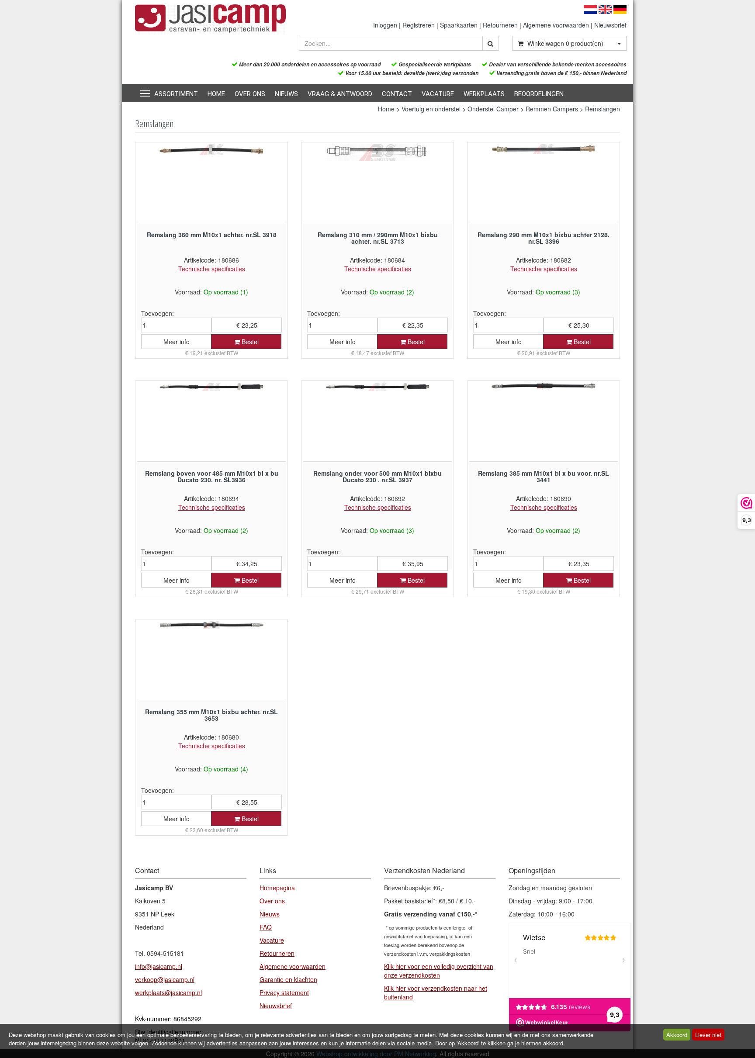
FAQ (266, 927)
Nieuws (286, 94)
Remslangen (602, 108)
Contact (397, 94)
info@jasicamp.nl (158, 966)
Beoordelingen (539, 94)
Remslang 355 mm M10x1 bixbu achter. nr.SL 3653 (211, 715)
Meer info (176, 341)
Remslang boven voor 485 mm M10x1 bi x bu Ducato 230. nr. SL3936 (211, 476)
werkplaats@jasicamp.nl (168, 992)
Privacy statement (284, 992)
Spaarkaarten (459, 25)
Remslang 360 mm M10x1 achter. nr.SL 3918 (212, 234)
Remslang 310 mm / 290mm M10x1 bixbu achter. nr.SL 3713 (378, 237)
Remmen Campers (552, 108)
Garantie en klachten (288, 979)
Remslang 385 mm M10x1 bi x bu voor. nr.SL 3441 (543, 476)
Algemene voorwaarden (556, 25)
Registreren (418, 25)
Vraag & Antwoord (340, 94)
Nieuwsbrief (610, 25)
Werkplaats (484, 94)
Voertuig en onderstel (431, 108)
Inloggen (385, 25)
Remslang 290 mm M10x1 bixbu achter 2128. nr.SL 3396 (544, 237)
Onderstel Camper (493, 108)
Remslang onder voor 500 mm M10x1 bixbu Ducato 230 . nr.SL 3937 (377, 476)
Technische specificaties (211, 268)
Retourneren (500, 25)
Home (216, 94)
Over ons (250, 94)
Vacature (438, 94)
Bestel (249, 341)
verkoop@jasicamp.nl (164, 979)
